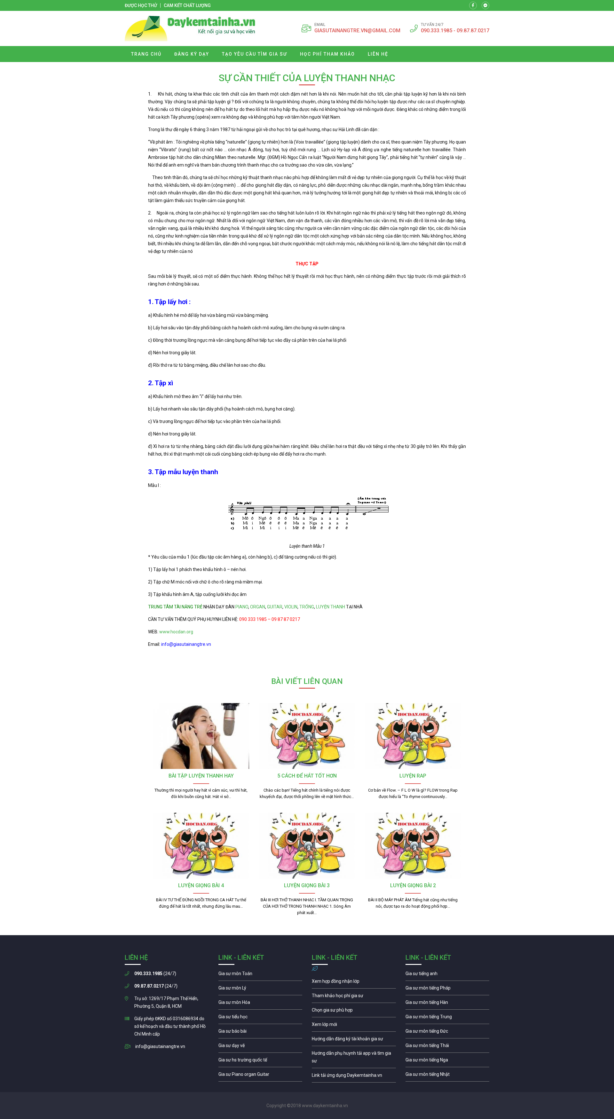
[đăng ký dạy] (190, 28)
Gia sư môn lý (260, 989)
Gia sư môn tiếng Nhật (447, 1075)
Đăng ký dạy (191, 54)
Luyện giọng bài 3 (307, 885)
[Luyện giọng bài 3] (307, 846)
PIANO (241, 606)
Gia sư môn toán (260, 975)
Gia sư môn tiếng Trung (447, 1018)
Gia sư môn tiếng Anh (447, 975)
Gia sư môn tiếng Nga (354, 1076)
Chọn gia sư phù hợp (354, 1011)
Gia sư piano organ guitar (260, 1075)
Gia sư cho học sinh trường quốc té (260, 1061)
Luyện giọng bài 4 (201, 885)
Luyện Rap (412, 776)
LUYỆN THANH (330, 606)
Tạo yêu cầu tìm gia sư (254, 54)
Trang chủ (146, 54)
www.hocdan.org (175, 631)
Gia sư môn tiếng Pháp (447, 989)
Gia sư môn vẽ (260, 1047)
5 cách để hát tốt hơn (307, 776)
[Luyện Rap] (413, 736)
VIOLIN (290, 606)
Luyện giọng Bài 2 (413, 885)
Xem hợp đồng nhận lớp (354, 982)
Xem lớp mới (354, 1026)
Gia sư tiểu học (260, 1018)
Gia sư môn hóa (260, 1003)
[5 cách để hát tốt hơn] (307, 736)
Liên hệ (378, 54)
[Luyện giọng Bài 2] (413, 846)
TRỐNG (306, 606)
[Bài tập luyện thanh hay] (201, 736)
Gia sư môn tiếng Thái (447, 1047)
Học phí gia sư (354, 997)
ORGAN (257, 606)
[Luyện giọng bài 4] (201, 846)
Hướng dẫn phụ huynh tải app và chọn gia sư (354, 1058)
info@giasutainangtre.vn (160, 1046)
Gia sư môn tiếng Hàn (447, 1003)
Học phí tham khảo (327, 54)
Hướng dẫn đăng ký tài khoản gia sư (354, 1040)
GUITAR (274, 606)
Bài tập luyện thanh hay (201, 776)
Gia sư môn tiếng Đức (447, 1032)
